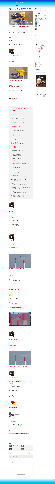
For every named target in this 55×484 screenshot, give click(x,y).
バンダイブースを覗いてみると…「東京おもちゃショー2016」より (16, 448)
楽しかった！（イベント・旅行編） (17, 9)
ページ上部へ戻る (54, 479)
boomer (27, 9)
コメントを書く (23, 9)
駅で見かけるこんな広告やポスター (16, 445)
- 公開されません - (12, 462)
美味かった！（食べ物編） (37, 66)
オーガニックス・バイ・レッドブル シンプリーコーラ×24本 (17, 414)
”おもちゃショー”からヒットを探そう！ (20, 2)
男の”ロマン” (36, 65)
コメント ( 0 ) (32, 453)
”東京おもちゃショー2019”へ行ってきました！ (42, 25)
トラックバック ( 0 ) (28, 453)
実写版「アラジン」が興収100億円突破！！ (42, 22)
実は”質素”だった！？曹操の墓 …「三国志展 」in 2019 (42, 28)
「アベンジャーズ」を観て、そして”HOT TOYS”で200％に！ (28, 445)
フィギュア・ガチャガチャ (37, 62)
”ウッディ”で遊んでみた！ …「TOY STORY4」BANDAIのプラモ (42, 19)
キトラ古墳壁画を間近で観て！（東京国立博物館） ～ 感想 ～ (28, 448)
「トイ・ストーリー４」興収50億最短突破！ (42, 15)
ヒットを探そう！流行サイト (14, 5)
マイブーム (36, 63)
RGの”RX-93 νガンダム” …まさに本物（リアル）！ (40, 36)
